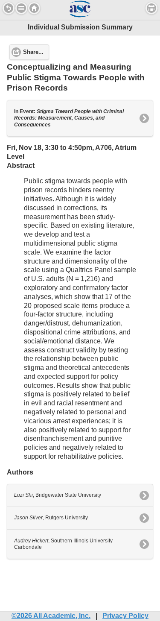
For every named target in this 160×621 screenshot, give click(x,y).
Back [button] (8, 8)
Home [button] (34, 8)
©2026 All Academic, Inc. (51, 615)
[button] (21, 8)
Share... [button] (33, 52)
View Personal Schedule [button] (151, 8)
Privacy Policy (125, 615)
